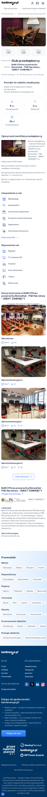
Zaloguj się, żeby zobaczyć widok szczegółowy (23, 304)
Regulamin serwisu (9, 765)
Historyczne (21, 614)
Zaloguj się (29, 670)
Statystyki (29, 676)
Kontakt (4, 673)
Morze (5, 603)
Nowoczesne (36, 614)
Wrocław (30, 567)
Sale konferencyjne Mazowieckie (32, 14)
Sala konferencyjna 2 (11, 380)
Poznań (41, 567)
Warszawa (27, 74)
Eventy (20, 626)
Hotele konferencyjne (12, 638)
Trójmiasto (17, 591)
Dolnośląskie (8, 579)
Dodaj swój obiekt (8, 689)
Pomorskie (37, 579)
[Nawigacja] (42, 3)
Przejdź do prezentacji (11, 494)
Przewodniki (6, 676)
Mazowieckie (23, 579)
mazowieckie (38, 74)
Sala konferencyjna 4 (12, 463)
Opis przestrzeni (10, 8)
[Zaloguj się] (32, 3)
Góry (15, 603)
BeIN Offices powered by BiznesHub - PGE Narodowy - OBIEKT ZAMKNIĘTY (26, 67)
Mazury (6, 591)
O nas (3, 666)
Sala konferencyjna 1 (11, 421)
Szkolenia (31, 626)
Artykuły (4, 670)
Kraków (19, 567)
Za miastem (36, 603)
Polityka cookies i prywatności (34, 765)
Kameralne (7, 614)
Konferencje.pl (7, 14)
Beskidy (30, 591)
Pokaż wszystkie (8, 237)
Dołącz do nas (13, 733)
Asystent (28, 673)
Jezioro (24, 603)
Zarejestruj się (30, 666)
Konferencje (8, 626)
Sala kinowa (7, 338)
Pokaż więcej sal (22, 476)
